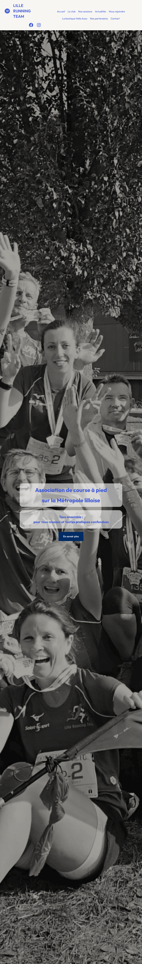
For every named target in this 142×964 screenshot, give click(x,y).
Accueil (61, 11)
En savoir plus (71, 536)
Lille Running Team (22, 11)
